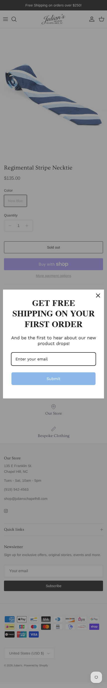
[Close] (98, 295)
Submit (53, 378)
